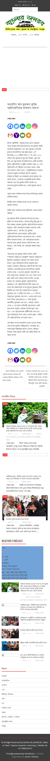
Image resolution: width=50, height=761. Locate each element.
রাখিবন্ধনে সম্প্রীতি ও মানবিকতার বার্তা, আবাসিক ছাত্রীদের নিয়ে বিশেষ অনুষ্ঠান (33, 618)
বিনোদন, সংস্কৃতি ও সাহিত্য (10, 716)
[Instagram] (35, 124)
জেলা (3, 698)
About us (17, 5)
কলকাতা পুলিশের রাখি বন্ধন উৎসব (17, 518)
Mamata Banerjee (32, 437)
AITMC (38, 434)
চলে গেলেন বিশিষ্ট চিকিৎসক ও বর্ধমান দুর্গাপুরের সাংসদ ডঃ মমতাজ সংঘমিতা (32, 656)
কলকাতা (4, 90)
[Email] (22, 134)
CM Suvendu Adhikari (15, 437)
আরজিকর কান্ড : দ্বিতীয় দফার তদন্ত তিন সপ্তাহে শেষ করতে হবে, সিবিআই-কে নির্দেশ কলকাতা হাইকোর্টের (23, 477)
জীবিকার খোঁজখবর (7, 694)
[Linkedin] (22, 124)
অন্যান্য (4, 676)
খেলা (3, 689)
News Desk (26, 434)
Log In (34, 5)
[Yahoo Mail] (16, 134)
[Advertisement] (25, 66)
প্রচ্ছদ (4, 712)
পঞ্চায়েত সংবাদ (6, 707)
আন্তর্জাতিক (5, 680)
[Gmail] (10, 134)
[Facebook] (10, 124)
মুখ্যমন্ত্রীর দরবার (7, 721)
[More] (28, 134)
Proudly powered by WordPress (20, 753)
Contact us (26, 5)
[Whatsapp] (28, 124)
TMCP (8, 440)
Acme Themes (31, 756)
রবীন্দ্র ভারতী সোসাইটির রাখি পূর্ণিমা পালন (33, 642)
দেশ (3, 703)
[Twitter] (16, 124)
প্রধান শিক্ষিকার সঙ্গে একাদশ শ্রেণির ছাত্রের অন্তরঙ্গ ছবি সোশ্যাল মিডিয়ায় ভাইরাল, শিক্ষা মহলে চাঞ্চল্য (13, 375)
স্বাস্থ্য (4, 726)
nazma (27, 112)
